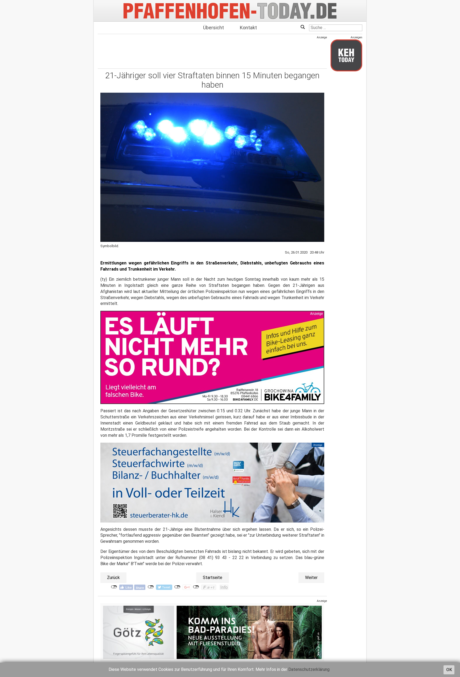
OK (449, 669)
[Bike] (212, 357)
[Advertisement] (212, 51)
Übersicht (213, 27)
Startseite (212, 577)
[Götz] (212, 632)
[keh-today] (346, 55)
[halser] (212, 482)
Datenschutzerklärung (309, 669)
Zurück (113, 577)
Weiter (311, 577)
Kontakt (248, 27)
